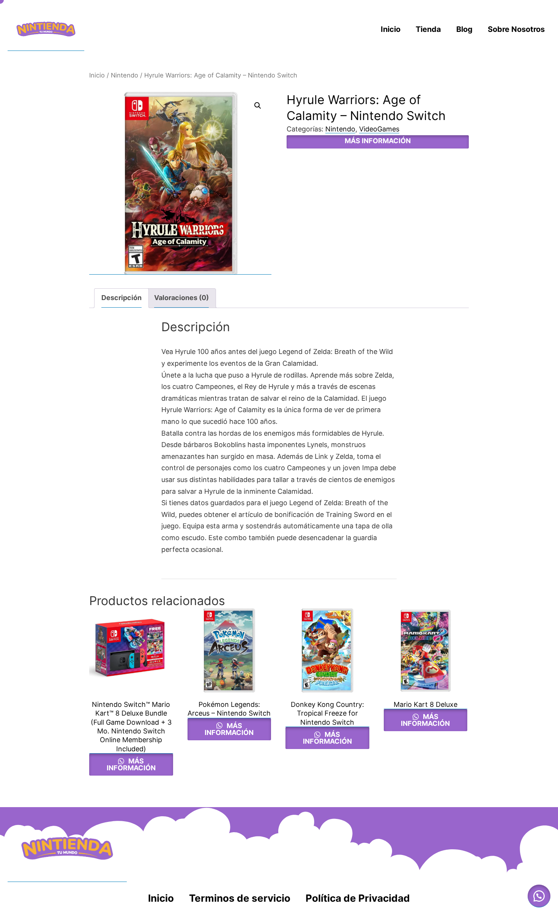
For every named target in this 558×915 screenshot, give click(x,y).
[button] (258, 105)
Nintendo (124, 75)
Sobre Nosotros (516, 29)
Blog (464, 29)
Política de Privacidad (358, 898)
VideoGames (379, 129)
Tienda (428, 29)
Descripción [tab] (121, 298)
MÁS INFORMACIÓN (378, 141)
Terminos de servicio (239, 898)
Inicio (390, 29)
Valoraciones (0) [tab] (181, 298)
